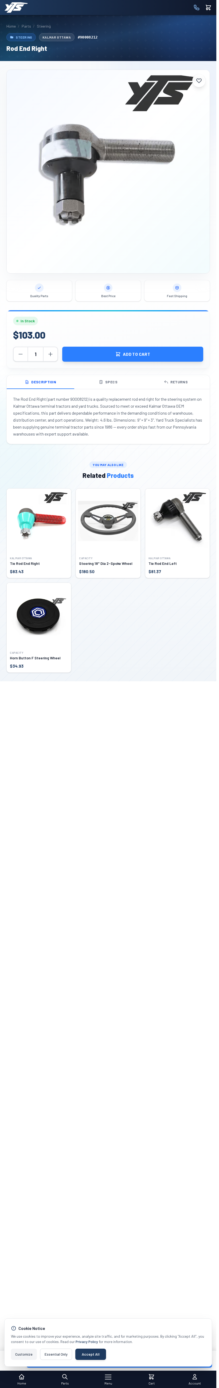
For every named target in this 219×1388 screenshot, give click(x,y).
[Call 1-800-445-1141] (196, 7)
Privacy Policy (87, 1341)
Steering (44, 26)
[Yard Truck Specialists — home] (16, 7)
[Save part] (199, 80)
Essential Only (56, 1354)
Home (11, 26)
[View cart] (208, 7)
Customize (24, 1354)
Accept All (91, 1354)
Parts (26, 26)
